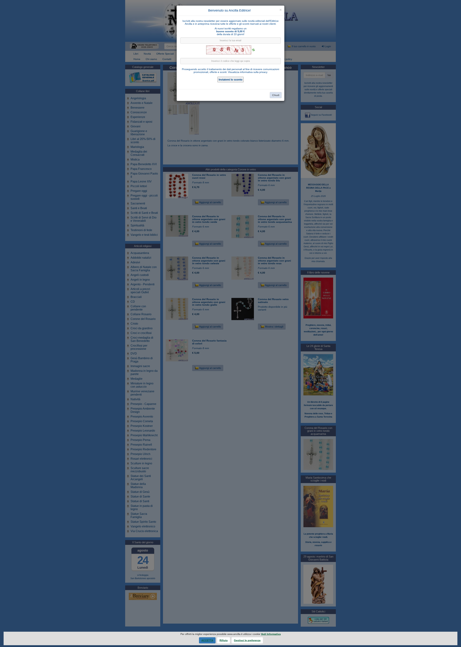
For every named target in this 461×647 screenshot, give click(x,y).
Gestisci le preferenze (247, 640)
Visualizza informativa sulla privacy (247, 72)
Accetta (207, 640)
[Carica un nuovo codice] (253, 49)
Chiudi (275, 95)
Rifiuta (224, 640)
